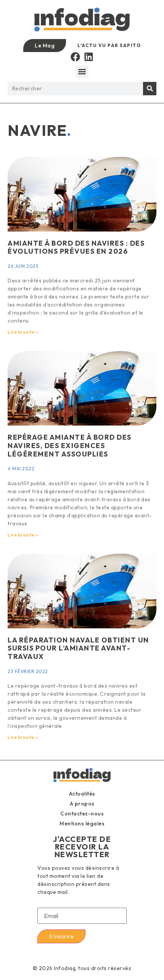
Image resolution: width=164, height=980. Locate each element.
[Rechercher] (149, 88)
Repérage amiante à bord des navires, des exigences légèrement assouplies (70, 445)
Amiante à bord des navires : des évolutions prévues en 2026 (76, 247)
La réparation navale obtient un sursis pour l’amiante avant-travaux (78, 648)
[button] (82, 71)
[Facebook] (75, 57)
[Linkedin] (88, 57)
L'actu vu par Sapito (109, 45)
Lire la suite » (23, 332)
